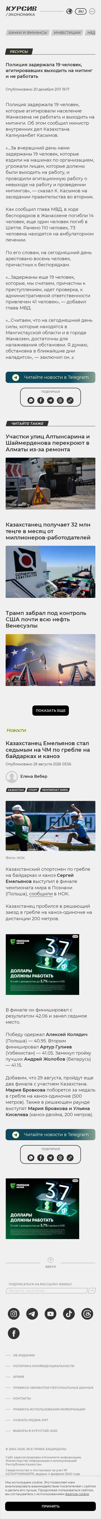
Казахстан (16, 790)
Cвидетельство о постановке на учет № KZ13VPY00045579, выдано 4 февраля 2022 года (43, 1471)
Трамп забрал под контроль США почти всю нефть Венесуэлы (46, 619)
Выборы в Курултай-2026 (35, 1431)
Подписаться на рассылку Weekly (40, 1284)
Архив (18, 1377)
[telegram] (32, 1314)
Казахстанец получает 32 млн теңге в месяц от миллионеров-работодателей (48, 531)
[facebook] (14, 1333)
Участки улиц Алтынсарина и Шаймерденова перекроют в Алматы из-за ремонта (48, 443)
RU (80, 11)
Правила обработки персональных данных (53, 1387)
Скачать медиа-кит (30, 1420)
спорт (32, 790)
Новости (16, 730)
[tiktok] (69, 1314)
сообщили (41, 894)
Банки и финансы (28, 32)
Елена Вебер (33, 776)
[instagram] (14, 1314)
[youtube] (50, 1314)
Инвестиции (67, 32)
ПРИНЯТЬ (51, 1506)
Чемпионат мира (55, 790)
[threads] (87, 1314)
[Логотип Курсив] (21, 8)
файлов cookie (77, 1494)
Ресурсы (19, 51)
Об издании (24, 1355)
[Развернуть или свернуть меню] (92, 11)
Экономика (21, 14)
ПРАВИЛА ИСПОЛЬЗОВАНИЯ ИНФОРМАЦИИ (49, 1409)
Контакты (22, 1398)
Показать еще (50, 710)
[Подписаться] (91, 1290)
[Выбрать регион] (69, 11)
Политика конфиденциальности (43, 1366)
